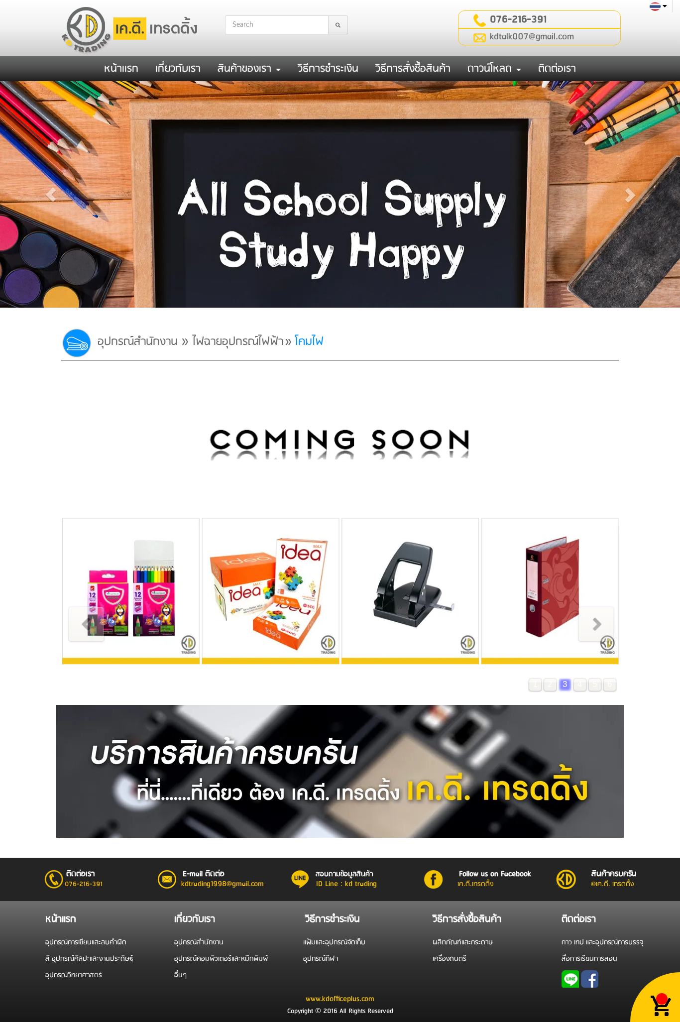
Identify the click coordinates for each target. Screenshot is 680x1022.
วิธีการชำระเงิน (328, 69)
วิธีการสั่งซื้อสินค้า (413, 69)
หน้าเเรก (121, 69)
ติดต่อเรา (557, 69)
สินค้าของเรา (246, 69)
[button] (51, 194)
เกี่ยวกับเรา (178, 69)
